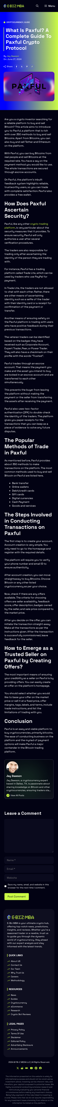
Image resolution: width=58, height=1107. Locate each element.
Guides (14, 999)
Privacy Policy (18, 1029)
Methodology (18, 980)
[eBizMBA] (13, 6)
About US (15, 961)
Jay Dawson (13, 56)
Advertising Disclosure (22, 1045)
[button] (37, 6)
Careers (14, 976)
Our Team (15, 969)
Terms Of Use (17, 1033)
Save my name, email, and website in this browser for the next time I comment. (28, 886)
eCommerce (17, 1006)
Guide (27, 22)
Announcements (19, 1049)
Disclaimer (16, 1037)
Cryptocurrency (14, 22)
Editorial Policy (18, 1041)
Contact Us (16, 965)
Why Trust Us (17, 972)
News (13, 995)
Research (15, 1010)
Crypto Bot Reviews (21, 1014)
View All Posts (17, 795)
